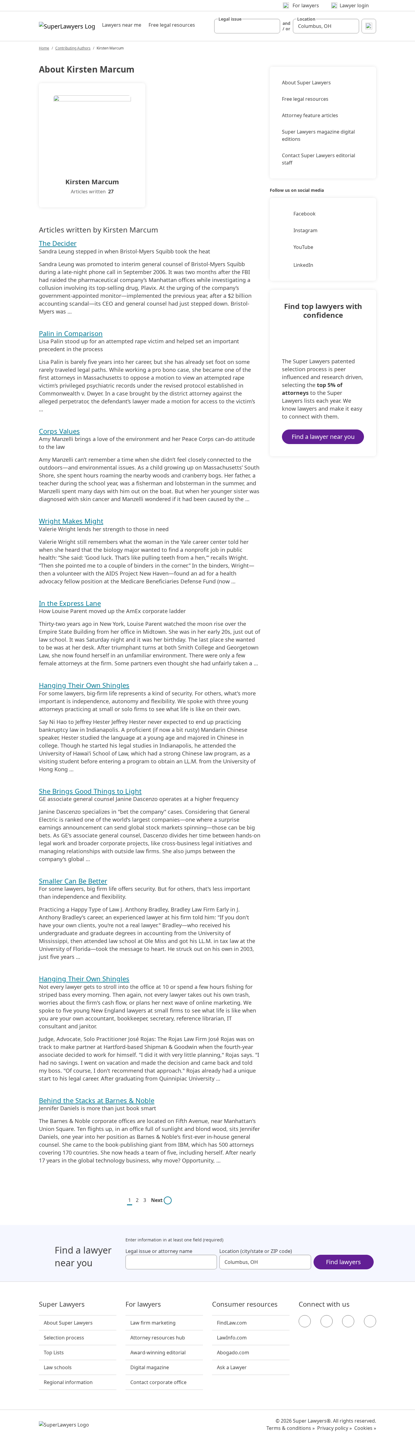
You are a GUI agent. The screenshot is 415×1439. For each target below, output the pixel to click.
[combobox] (247, 26)
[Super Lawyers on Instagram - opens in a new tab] (327, 1321)
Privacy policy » (334, 1428)
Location (306, 19)
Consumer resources (245, 1304)
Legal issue (230, 19)
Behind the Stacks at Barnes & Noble (96, 1100)
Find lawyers (343, 1262)
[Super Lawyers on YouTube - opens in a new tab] (348, 1321)
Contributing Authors (73, 48)
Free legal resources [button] (172, 25)
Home (44, 48)
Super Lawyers (62, 1304)
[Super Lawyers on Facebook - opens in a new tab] (305, 1321)
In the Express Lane (70, 603)
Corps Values (59, 431)
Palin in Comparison (71, 333)
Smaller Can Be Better (73, 880)
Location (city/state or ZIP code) (255, 1251)
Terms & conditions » (290, 1428)
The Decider (58, 243)
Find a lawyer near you (323, 437)
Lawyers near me (121, 25)
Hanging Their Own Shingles (84, 685)
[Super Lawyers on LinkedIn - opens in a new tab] (370, 1321)
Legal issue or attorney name (158, 1251)
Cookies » (365, 1428)
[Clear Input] (272, 26)
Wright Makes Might (71, 520)
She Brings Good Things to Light (90, 791)
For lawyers (143, 1304)
